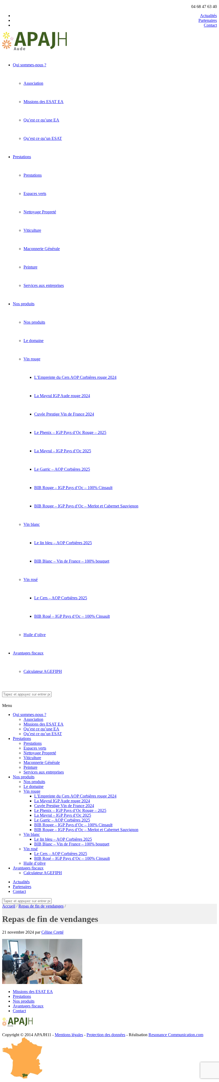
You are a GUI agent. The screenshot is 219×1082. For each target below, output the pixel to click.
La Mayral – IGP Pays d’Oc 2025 (62, 451)
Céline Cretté (52, 932)
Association (33, 83)
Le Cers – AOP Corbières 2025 (60, 598)
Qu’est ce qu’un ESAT (43, 138)
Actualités (208, 15)
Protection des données (106, 1034)
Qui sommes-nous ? (29, 65)
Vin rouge (32, 359)
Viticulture (32, 230)
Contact (210, 25)
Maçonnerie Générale (42, 248)
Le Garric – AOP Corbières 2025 (62, 469)
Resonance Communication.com (175, 1034)
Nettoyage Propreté (40, 212)
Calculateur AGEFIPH (43, 671)
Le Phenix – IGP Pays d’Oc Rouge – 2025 (70, 432)
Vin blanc (32, 524)
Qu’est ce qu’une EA (41, 120)
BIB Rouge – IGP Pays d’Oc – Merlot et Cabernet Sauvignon (86, 506)
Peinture (30, 267)
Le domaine (34, 340)
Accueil (8, 906)
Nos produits (23, 304)
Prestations (22, 156)
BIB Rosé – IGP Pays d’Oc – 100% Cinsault (72, 616)
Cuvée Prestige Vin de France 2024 (64, 414)
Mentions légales (69, 1034)
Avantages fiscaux (28, 653)
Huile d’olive (35, 634)
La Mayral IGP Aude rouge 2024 (62, 395)
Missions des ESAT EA (44, 101)
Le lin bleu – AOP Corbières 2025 (63, 542)
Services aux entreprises (44, 285)
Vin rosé (31, 579)
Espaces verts (35, 193)
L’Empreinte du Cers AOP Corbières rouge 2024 (75, 377)
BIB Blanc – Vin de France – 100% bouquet (71, 561)
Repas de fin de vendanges (41, 906)
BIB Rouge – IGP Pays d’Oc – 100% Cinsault (73, 487)
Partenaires (207, 20)
